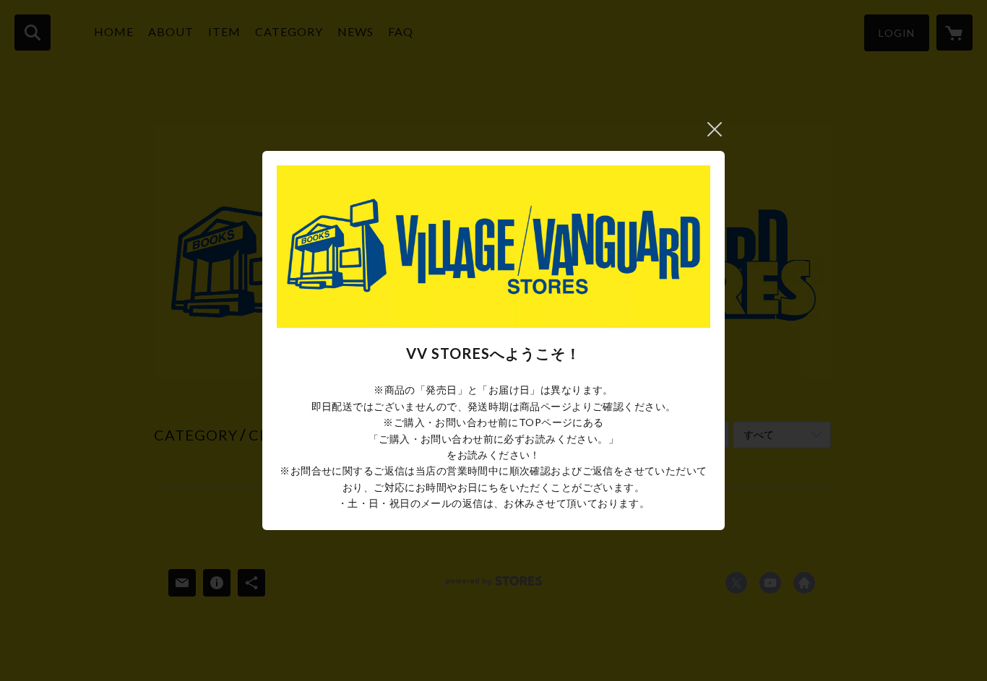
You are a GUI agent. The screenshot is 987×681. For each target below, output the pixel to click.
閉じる (714, 129)
